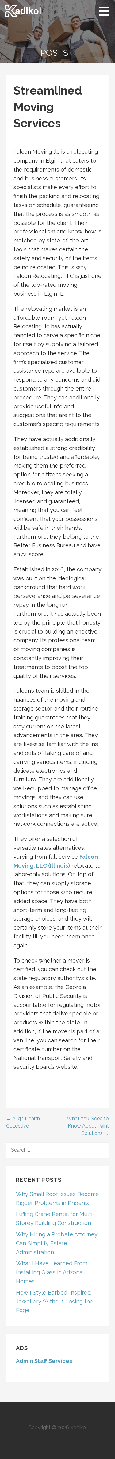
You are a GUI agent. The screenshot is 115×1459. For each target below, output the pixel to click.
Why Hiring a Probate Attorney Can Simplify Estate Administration (57, 1243)
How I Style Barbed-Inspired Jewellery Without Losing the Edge (54, 1301)
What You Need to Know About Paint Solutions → (88, 1126)
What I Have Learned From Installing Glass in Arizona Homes (51, 1272)
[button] (106, 11)
